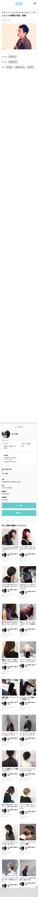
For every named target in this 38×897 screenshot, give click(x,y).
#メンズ (9, 67)
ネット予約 (19, 509)
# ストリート (13, 62)
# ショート (12, 56)
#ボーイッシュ (20, 67)
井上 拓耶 (15, 438)
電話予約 (19, 517)
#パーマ (30, 67)
